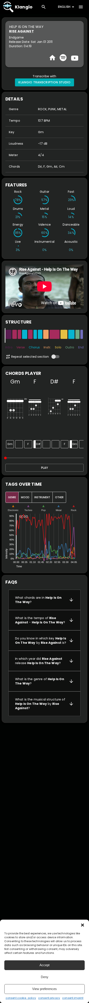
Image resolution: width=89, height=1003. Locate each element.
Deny (44, 977)
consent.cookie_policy (21, 998)
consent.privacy (49, 998)
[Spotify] (63, 57)
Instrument (42, 497)
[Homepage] (52, 57)
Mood (25, 497)
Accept (44, 965)
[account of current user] (81, 7)
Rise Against (21, 31)
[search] (43, 7)
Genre (12, 497)
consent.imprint (72, 998)
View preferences (44, 989)
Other (59, 497)
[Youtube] (74, 57)
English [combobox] (64, 7)
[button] (82, 925)
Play (44, 468)
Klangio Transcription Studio (44, 82)
